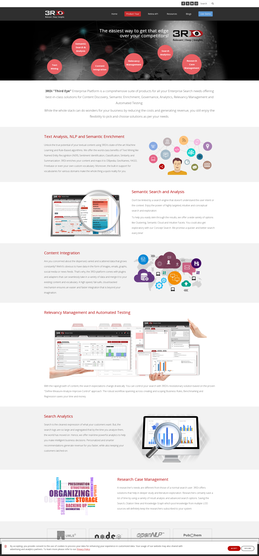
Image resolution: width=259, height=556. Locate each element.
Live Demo (205, 13)
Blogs (188, 13)
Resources (172, 13)
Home (114, 13)
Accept (234, 548)
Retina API (153, 13)
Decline (247, 548)
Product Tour (132, 13)
